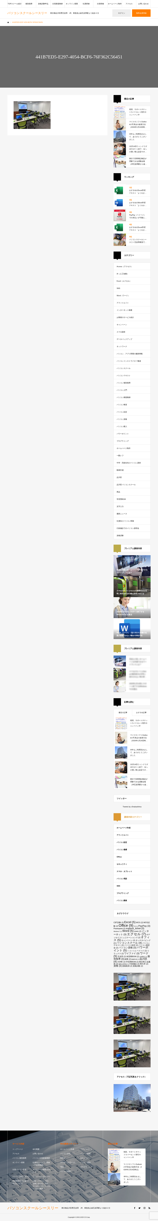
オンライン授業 (72, 4)
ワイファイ (131, 953)
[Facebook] (134, 1208)
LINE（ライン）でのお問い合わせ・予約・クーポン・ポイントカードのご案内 (41, 1185)
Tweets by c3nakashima (132, 807)
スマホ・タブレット (124, 871)
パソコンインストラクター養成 (129, 361)
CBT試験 (119, 922)
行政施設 (134, 964)
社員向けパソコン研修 (125, 521)
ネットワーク (122, 346)
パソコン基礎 (122, 850)
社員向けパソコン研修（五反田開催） (41, 1163)
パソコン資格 (122, 419)
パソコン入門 (122, 390)
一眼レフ (120, 456)
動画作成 (120, 470)
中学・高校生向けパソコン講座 (129, 463)
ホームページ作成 (123, 828)
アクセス (129, 4)
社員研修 (86, 4)
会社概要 (36, 1149)
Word (128, 930)
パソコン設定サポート (21, 1176)
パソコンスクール (123, 368)
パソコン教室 (122, 405)
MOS (139, 922)
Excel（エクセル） (124, 281)
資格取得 (127, 966)
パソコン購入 (122, 426)
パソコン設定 (122, 412)
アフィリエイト (123, 303)
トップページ (17, 1149)
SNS (118, 288)
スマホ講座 (121, 332)
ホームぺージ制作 (123, 448)
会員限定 (143, 956)
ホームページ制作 (115, 4)
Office (119, 857)
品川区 (119, 477)
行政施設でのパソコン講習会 (128, 528)
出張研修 (100, 4)
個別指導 (28, 4)
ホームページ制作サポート (41, 1170)
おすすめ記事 (141, 712)
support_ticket (135, 928)
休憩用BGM (132, 956)
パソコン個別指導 (123, 383)
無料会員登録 (141, 13)
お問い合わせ (143, 4)
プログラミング (123, 441)
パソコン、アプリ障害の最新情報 (130, 354)
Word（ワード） (123, 296)
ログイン (121, 13)
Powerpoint (119, 928)
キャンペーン (122, 325)
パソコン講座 (122, 900)
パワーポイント (123, 434)
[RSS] (149, 1208)
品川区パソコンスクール (126, 485)
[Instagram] (144, 1208)
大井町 (121, 962)
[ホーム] (8, 22)
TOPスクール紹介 (15, 4)
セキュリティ (122, 864)
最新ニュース (122, 514)
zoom (137, 931)
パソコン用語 (122, 879)
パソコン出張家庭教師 (41, 1158)
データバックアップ (124, 339)
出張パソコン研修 (19, 1169)
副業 (128, 959)
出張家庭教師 (57, 4)
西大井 (144, 964)
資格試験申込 (43, 4)
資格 (118, 966)
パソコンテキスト (123, 376)
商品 (118, 492)
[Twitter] (139, 1208)
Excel (130, 922)
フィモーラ (131, 951)
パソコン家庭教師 (123, 397)
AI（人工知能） (123, 274)
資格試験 (120, 535)
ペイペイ (142, 951)
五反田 (122, 956)
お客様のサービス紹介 (125, 317)
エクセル (136, 934)
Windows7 (118, 931)
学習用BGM (121, 499)
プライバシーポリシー (41, 1176)
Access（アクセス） (125, 266)
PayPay (144, 926)
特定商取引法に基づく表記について (21, 1182)
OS (136, 926)
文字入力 (120, 506)
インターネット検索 (124, 310)
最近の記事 (123, 712)
